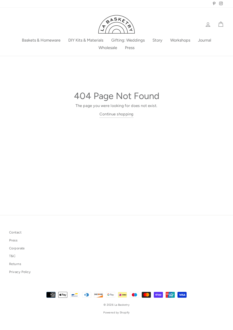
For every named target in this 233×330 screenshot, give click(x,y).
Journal (204, 40)
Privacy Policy (20, 272)
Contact (15, 232)
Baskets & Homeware (41, 40)
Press (129, 47)
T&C (12, 256)
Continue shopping (116, 114)
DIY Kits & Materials (85, 40)
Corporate (17, 248)
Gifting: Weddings (128, 40)
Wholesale (108, 47)
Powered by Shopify (116, 312)
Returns (15, 264)
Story (157, 40)
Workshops (180, 40)
